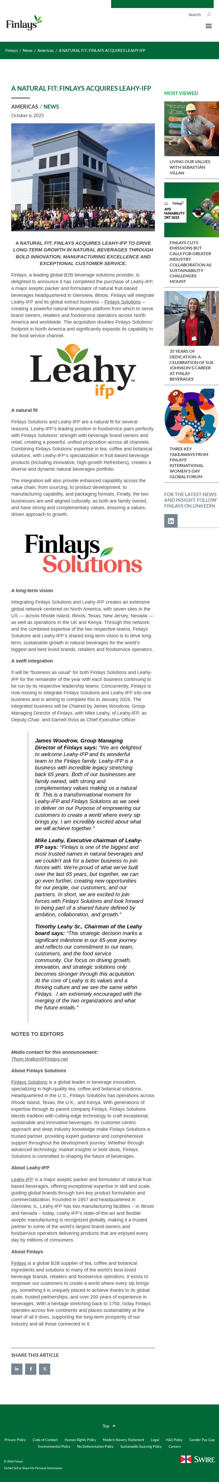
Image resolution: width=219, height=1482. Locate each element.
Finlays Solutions (122, 302)
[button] (209, 26)
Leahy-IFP (22, 1179)
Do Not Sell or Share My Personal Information (33, 1468)
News (51, 106)
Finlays (18, 1263)
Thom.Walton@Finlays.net (39, 1059)
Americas (24, 106)
